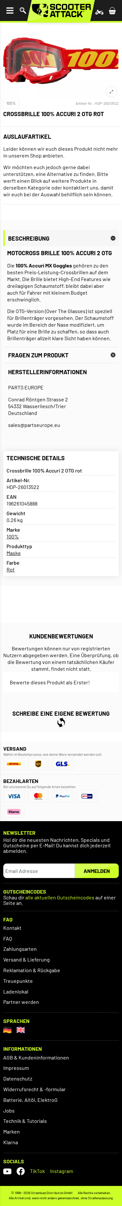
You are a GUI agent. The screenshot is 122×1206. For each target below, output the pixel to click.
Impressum (16, 1068)
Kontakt (12, 928)
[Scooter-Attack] (61, 10)
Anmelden (97, 871)
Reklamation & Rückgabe (31, 970)
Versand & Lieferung (26, 959)
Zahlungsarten (20, 949)
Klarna (10, 1142)
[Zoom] (111, 91)
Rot (11, 569)
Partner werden (21, 1002)
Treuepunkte (18, 981)
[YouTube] (7, 1171)
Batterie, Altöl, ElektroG (30, 1100)
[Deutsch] (7, 1030)
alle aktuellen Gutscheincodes (59, 897)
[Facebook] (21, 1171)
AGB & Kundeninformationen (36, 1057)
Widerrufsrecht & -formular (34, 1089)
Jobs (9, 1110)
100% (11, 103)
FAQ (7, 938)
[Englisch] (21, 1030)
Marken (11, 1131)
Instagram (61, 1171)
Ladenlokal (15, 991)
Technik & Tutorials (25, 1121)
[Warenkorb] (112, 10)
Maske (14, 553)
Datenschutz (17, 1078)
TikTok (37, 1171)
